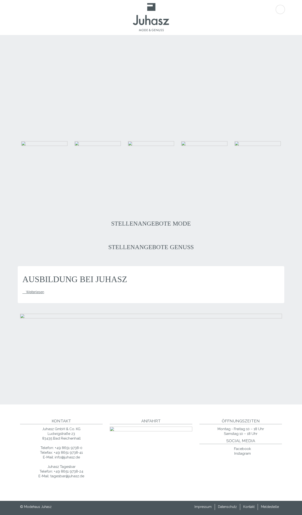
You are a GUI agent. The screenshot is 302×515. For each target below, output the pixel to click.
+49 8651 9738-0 (68, 448)
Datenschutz (227, 507)
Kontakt (249, 507)
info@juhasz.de (67, 457)
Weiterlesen (35, 292)
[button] (20, 170)
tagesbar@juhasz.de (67, 476)
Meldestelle (270, 507)
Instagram (242, 453)
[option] (44, 170)
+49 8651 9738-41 (68, 452)
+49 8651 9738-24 (68, 471)
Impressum (203, 507)
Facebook (242, 449)
